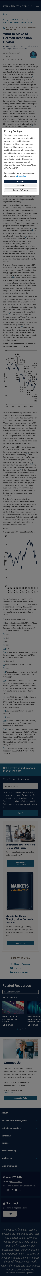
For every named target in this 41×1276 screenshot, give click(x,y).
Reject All (20, 186)
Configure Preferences (20, 190)
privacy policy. (21, 176)
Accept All (20, 181)
